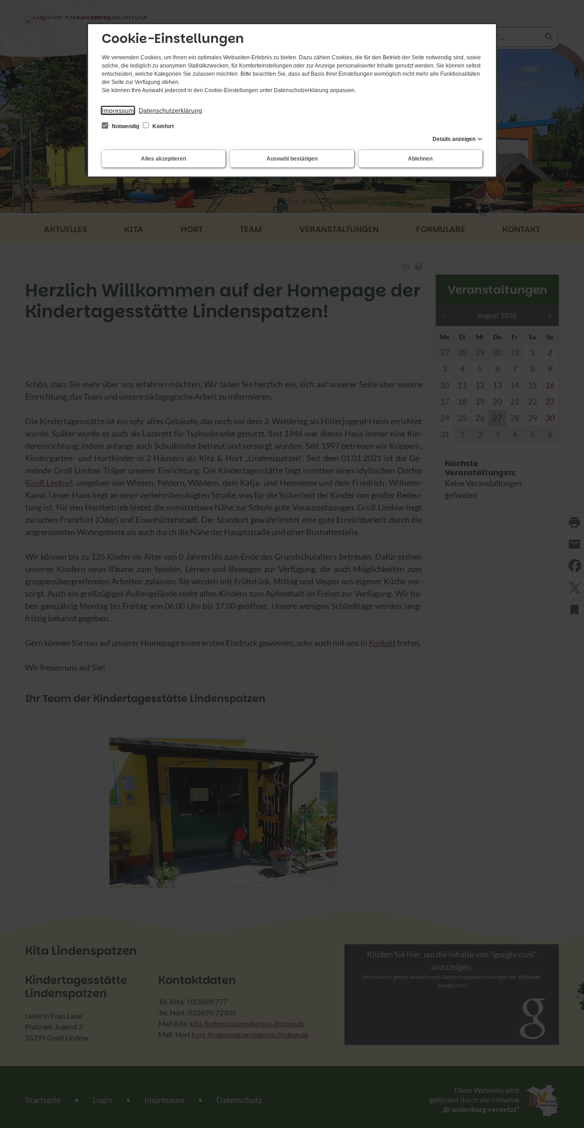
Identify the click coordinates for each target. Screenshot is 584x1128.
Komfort (162, 126)
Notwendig (125, 126)
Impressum (118, 110)
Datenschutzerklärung (170, 110)
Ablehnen (420, 159)
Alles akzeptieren (163, 159)
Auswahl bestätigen (292, 159)
